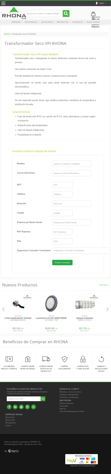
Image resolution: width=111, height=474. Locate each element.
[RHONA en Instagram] (27, 407)
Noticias (63, 409)
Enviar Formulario (62, 262)
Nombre (21, 163)
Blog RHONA (93, 22)
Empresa (16, 22)
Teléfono (21, 194)
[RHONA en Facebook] (9, 407)
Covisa (8, 425)
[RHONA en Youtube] (21, 407)
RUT (19, 184)
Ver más (103, 285)
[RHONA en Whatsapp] (33, 407)
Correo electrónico (26, 173)
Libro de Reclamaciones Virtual (72, 411)
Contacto (77, 22)
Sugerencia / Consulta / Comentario (34, 250)
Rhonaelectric (10, 423)
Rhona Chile (10, 420)
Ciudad (20, 213)
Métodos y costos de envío (70, 392)
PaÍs (19, 241)
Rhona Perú (10, 417)
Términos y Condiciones (69, 397)
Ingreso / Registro (96, 25)
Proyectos (62, 22)
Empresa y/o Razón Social (29, 222)
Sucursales (31, 22)
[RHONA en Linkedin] (15, 407)
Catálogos (47, 22)
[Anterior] (3, 309)
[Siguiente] (107, 309)
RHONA (7, 34)
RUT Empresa (23, 231)
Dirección (21, 203)
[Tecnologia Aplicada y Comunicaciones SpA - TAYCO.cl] (12, 451)
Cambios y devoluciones (69, 395)
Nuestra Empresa (66, 403)
